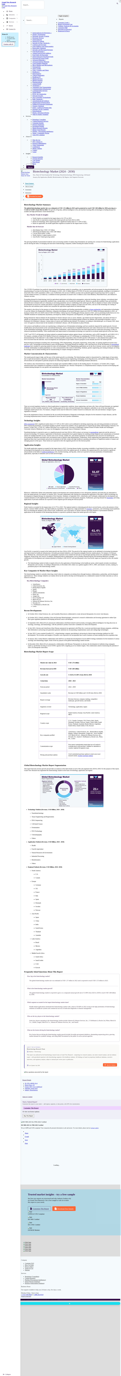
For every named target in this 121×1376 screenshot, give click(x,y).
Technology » (36, 85)
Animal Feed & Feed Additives (41, 53)
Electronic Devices (38, 38)
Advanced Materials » (39, 60)
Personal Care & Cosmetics (40, 109)
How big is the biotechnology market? (38, 976)
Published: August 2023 (31, 1088)
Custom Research (30, 1278)
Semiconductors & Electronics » (42, 33)
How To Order (29, 1265)
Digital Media (36, 92)
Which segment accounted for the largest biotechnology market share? (48, 1002)
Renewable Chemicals (39, 48)
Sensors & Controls (38, 41)
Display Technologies (38, 34)
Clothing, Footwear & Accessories (68, 26)
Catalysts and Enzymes (39, 45)
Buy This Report (28, 1116)
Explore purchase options (85, 756)
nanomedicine (94, 432)
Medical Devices (37, 79)
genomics (89, 509)
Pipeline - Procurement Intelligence (42, 131)
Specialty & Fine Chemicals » (41, 43)
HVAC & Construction (39, 94)
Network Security (37, 96)
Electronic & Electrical (64, 29)
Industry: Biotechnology (31, 1090)
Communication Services (39, 90)
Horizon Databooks (38, 124)
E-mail (27, 1136)
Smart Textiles (36, 68)
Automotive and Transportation (41, 87)
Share (26, 1133)
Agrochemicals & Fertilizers (40, 101)
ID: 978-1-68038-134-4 (31, 1083)
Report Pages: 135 (30, 1085)
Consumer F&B (62, 28)
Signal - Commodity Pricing (40, 133)
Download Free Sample (35, 196)
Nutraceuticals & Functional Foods (42, 56)
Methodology (28, 192)
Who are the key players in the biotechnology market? (43, 1016)
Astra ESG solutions (38, 135)
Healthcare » (36, 72)
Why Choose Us (37, 141)
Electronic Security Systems (40, 36)
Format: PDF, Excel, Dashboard (33, 1087)
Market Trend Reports (39, 130)
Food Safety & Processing (40, 55)
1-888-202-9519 (38, 1294)
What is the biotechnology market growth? (40, 988)
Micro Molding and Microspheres (42, 65)
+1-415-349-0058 (26, 1294)
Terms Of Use (29, 1268)
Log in (30, 165)
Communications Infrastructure (41, 89)
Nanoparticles (36, 67)
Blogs (34, 164)
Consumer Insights (38, 123)
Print (26, 1143)
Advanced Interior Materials (40, 62)
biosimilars (110, 498)
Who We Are (36, 140)
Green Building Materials (40, 63)
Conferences (36, 147)
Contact (34, 150)
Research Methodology (39, 143)
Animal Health (36, 84)
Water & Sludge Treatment (40, 114)
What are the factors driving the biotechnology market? (43, 1030)
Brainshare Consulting (39, 119)
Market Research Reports (40, 128)
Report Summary (29, 183)
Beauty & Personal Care (65, 24)
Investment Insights (38, 126)
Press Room (36, 162)
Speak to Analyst (111, 1065)
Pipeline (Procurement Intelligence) (35, 1280)
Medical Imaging (37, 80)
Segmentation (28, 189)
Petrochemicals (36, 111)
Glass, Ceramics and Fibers (40, 70)
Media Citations (37, 148)
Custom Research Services (40, 121)
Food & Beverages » (38, 51)
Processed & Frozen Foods (40, 58)
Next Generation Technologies (41, 97)
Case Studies (36, 160)
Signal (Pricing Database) (32, 1281)
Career (34, 152)
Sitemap (27, 1270)
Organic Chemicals (38, 106)
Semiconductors (37, 39)
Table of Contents (29, 186)
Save (26, 1140)
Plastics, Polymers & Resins (40, 113)
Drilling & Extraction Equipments (42, 104)
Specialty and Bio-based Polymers (42, 50)
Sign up (30, 167)
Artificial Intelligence (48, 452)
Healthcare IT (36, 77)
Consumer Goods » (64, 22)
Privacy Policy (29, 1267)
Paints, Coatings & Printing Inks (42, 107)
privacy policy (95, 1128)
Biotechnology (36, 73)
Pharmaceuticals (37, 82)
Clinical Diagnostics (38, 75)
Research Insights (37, 157)
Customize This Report (41, 1209)
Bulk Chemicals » (37, 99)
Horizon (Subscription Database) (34, 1283)
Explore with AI (8, 44)
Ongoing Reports (37, 159)
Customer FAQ (29, 1263)
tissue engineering (95, 309)
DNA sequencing (29, 424)
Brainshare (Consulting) (32, 1276)
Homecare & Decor (64, 31)
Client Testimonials (38, 145)
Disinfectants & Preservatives (41, 102)
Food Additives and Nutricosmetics (42, 46)
